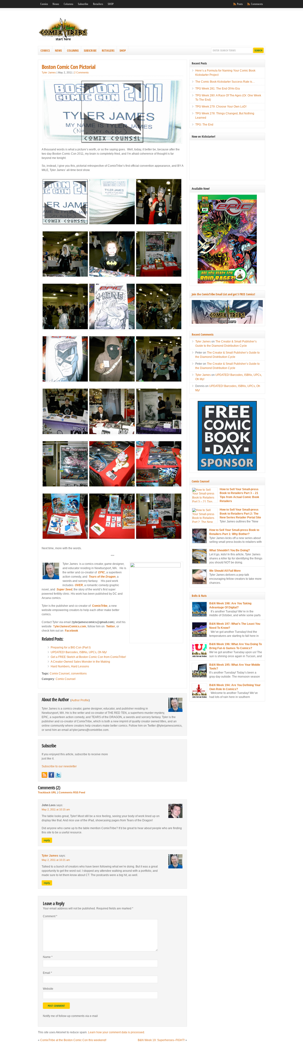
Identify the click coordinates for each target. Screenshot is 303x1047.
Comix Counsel (60, 673)
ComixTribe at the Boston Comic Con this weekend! (73, 1040)
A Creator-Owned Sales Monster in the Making (80, 661)
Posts (240, 4)
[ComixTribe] (63, 40)
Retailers (98, 4)
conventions (79, 673)
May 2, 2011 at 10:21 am (56, 859)
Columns (68, 4)
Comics (44, 4)
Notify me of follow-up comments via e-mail (70, 1016)
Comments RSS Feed (72, 792)
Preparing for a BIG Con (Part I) (71, 647)
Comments (257, 4)
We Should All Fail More (225, 570)
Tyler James (49, 72)
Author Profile (80, 700)
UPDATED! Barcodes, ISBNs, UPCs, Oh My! (79, 652)
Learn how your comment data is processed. (116, 1032)
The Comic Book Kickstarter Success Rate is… (225, 81)
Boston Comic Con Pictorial (68, 67)
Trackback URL (47, 792)
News (56, 4)
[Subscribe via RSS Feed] (44, 775)
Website (48, 988)
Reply (47, 840)
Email (47, 973)
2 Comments (81, 72)
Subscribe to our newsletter (59, 766)
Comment (50, 916)
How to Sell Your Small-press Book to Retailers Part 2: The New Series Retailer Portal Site (240, 513)
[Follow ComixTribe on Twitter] (58, 775)
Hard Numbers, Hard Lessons (70, 666)
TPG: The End (204, 124)
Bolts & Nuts (199, 595)
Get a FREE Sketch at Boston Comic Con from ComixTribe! (88, 657)
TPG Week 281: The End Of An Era (217, 88)
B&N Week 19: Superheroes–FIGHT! (161, 1040)
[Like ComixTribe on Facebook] (51, 775)
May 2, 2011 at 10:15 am (56, 809)
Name (48, 957)
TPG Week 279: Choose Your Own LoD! (220, 106)
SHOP (111, 4)
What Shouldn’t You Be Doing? (229, 550)
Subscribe (83, 4)
